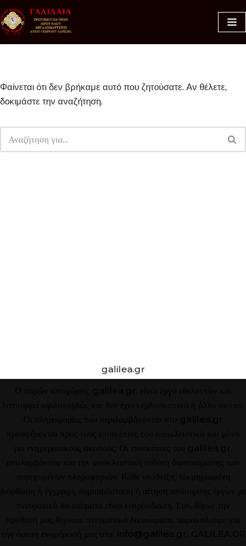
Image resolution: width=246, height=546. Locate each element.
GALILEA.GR (218, 533)
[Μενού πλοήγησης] (232, 22)
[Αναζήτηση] (232, 139)
